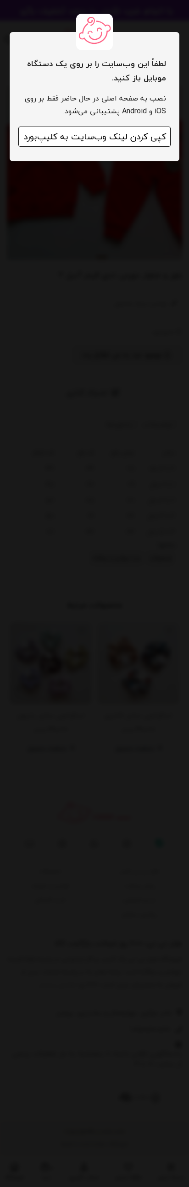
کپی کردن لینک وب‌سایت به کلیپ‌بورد (94, 136)
